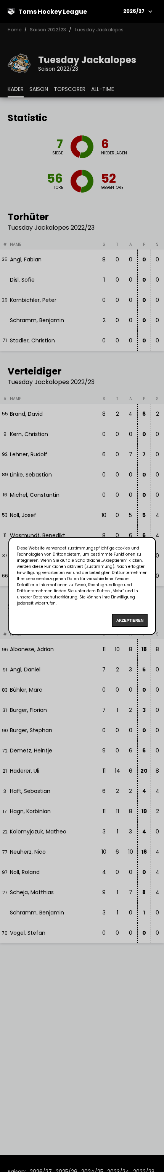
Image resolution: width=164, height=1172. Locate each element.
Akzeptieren (129, 620)
